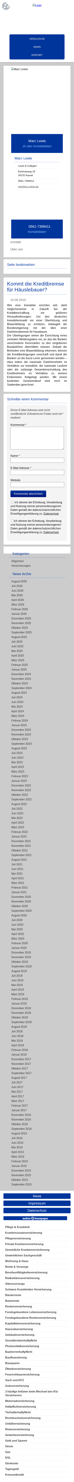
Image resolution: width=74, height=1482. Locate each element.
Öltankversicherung (18, 1368)
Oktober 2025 (19, 627)
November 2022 (21, 790)
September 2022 (21, 799)
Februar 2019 (19, 998)
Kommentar (18, 424)
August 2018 (19, 1026)
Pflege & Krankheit (17, 1227)
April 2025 (17, 655)
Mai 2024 (17, 706)
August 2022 (19, 804)
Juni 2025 (17, 646)
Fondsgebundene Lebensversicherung (30, 1312)
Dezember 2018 (21, 1008)
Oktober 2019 (19, 961)
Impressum (37, 1203)
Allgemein (17, 561)
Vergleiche (37, 38)
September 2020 (21, 910)
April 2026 (17, 599)
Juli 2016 (17, 1138)
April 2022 (17, 822)
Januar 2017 (19, 1110)
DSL (8, 1457)
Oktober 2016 (19, 1124)
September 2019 (21, 966)
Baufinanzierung (16, 1357)
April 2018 (17, 1045)
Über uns (16, 249)
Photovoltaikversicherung (22, 1346)
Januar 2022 (19, 836)
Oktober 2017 (19, 1068)
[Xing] (37, 16)
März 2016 (17, 1156)
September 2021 (21, 855)
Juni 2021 (17, 869)
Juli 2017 (17, 1082)
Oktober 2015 (19, 1179)
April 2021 (17, 878)
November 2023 (21, 734)
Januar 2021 (19, 892)
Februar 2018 (19, 1049)
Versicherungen (21, 565)
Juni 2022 (17, 813)
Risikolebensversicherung (22, 1278)
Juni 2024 (17, 702)
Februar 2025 (19, 664)
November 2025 (21, 623)
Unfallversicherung (17, 1423)
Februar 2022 (19, 831)
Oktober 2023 (19, 739)
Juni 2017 (17, 1087)
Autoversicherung (17, 1385)
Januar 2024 (19, 725)
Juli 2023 (17, 753)
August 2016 (19, 1133)
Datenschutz (51, 513)
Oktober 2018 (19, 1017)
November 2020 (21, 901)
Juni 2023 (17, 757)
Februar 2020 (19, 943)
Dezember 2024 (21, 674)
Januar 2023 (19, 780)
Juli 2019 (17, 975)
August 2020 (19, 915)
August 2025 (19, 637)
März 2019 (17, 994)
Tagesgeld (12, 1469)
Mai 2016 (17, 1147)
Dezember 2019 (21, 952)
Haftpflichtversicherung (20, 1406)
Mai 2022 (17, 818)
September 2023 (21, 743)
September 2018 (21, 1022)
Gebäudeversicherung (19, 1334)
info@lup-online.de (28, 186)
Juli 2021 (17, 864)
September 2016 (21, 1128)
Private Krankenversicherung (24, 1244)
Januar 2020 (19, 947)
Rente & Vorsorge (16, 1266)
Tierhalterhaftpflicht (18, 1412)
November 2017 (21, 1063)
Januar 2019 (19, 1003)
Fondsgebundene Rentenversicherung (30, 1317)
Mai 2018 (17, 1040)
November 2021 (21, 845)
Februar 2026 (19, 609)
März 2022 (17, 827)
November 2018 (21, 1012)
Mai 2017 (17, 1091)
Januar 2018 (19, 1054)
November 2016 (21, 1119)
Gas (7, 1452)
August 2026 (19, 581)
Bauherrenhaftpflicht (18, 1351)
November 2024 (21, 678)
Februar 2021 (19, 887)
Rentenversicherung (18, 1306)
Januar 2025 (19, 669)
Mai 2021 (17, 873)
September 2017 (21, 1073)
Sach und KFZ (14, 1380)
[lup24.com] (37, 5)
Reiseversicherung (17, 1429)
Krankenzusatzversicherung (23, 1232)
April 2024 (17, 711)
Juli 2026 (17, 586)
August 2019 (19, 971)
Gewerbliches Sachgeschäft (23, 1255)
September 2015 (21, 1184)
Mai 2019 (17, 985)
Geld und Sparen (16, 1440)
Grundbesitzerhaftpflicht (21, 1340)
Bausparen (12, 1363)
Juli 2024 (17, 697)
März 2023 (17, 771)
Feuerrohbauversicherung (22, 1374)
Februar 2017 (19, 1105)
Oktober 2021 (19, 850)
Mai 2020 (17, 929)
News (37, 47)
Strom (9, 1446)
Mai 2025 (17, 651)
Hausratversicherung (19, 1329)
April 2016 (17, 1152)
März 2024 (17, 715)
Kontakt (37, 55)
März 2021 (17, 882)
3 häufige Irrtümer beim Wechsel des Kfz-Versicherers (32, 1393)
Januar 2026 (19, 613)
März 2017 (17, 1101)
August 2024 (19, 692)
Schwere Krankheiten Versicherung (28, 1289)
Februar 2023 (19, 776)
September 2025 (21, 632)
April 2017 (17, 1096)
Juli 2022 (17, 808)
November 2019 (21, 957)
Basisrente (12, 1300)
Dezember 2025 (21, 618)
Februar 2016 (19, 1161)
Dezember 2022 (21, 785)
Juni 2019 (17, 980)
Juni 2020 (17, 924)
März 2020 (17, 938)
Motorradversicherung (19, 1401)
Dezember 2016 (21, 1114)
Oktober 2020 (19, 906)
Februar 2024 (19, 720)
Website (15, 480)
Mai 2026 (17, 595)
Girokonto (11, 1463)
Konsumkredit (14, 1474)
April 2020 (17, 934)
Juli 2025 (17, 641)
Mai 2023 (17, 762)
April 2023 (17, 766)
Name (15, 455)
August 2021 (19, 859)
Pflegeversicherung (18, 1238)
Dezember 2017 (21, 1059)
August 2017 (19, 1077)
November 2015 (21, 1175)
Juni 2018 (17, 1036)
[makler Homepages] (35, 1218)
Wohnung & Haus (16, 1261)
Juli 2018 (17, 1031)
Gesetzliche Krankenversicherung (27, 1249)
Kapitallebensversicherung (22, 1323)
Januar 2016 (19, 1165)
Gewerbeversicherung (19, 1435)
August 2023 (19, 748)
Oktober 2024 (19, 683)
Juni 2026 (17, 590)
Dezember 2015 (21, 1170)
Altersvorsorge (15, 1283)
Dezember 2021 (21, 841)
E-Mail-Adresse (20, 468)
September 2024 (21, 688)
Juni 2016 (17, 1142)
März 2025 (17, 660)
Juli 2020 (17, 920)
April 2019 (17, 989)
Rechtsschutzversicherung (23, 1418)
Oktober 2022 (19, 794)
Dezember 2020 (21, 896)
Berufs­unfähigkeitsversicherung (26, 1272)
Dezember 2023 (21, 729)
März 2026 (17, 604)
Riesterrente (13, 1295)
